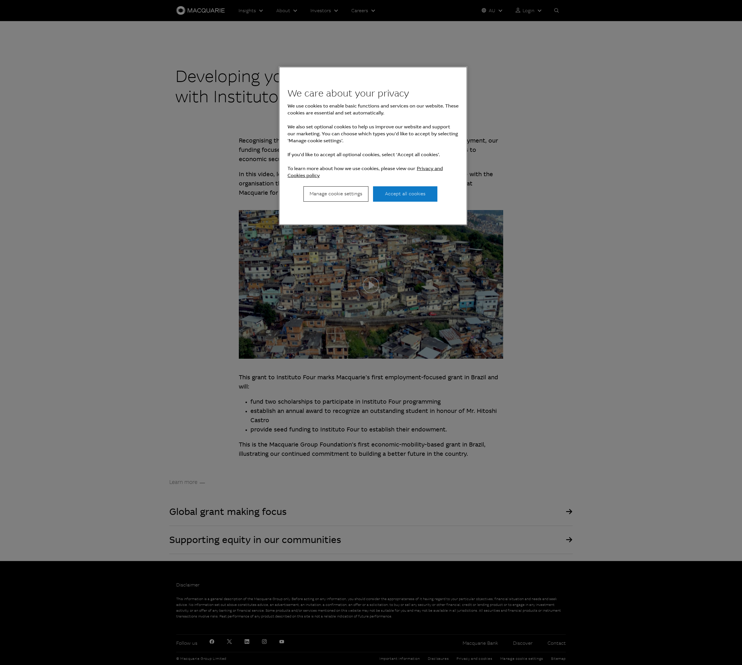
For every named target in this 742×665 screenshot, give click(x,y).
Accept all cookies (405, 194)
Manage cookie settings (336, 194)
